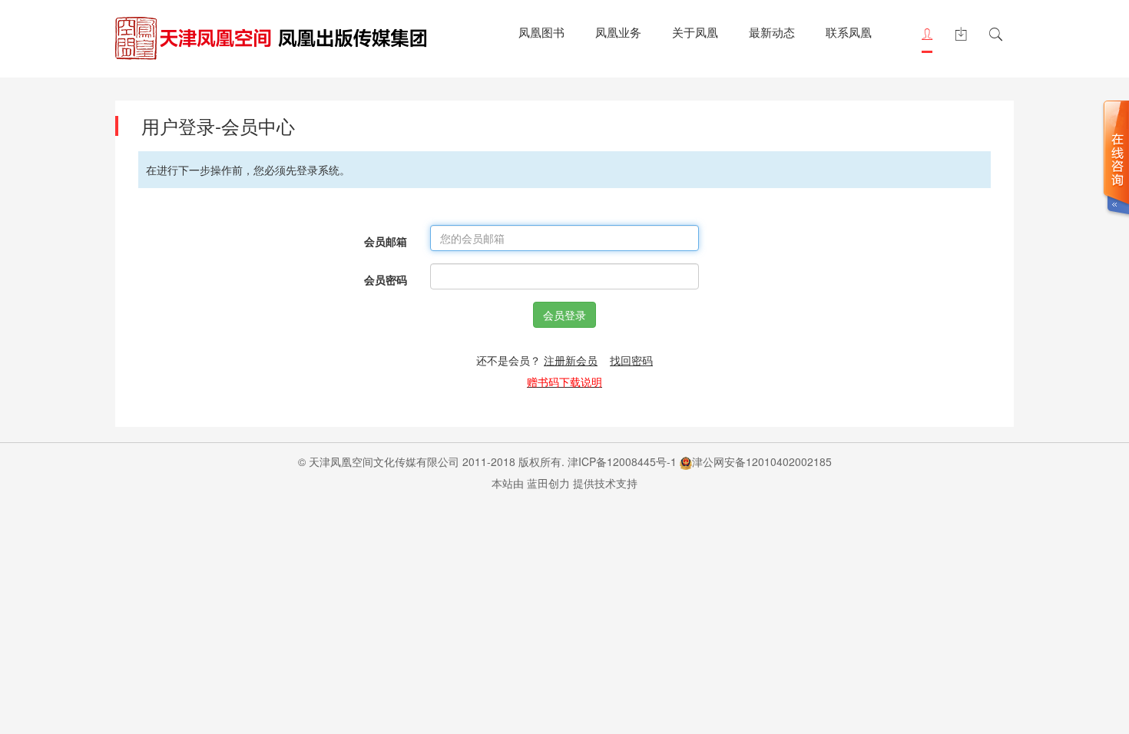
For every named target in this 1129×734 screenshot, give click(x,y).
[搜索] (995, 34)
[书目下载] (960, 34)
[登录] (927, 34)
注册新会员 (571, 360)
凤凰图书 (541, 32)
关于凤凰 (695, 32)
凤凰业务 (618, 32)
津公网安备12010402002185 (762, 461)
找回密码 (631, 360)
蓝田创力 (548, 483)
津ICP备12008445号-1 (622, 461)
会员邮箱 (385, 241)
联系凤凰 (849, 32)
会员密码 (385, 279)
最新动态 (772, 32)
